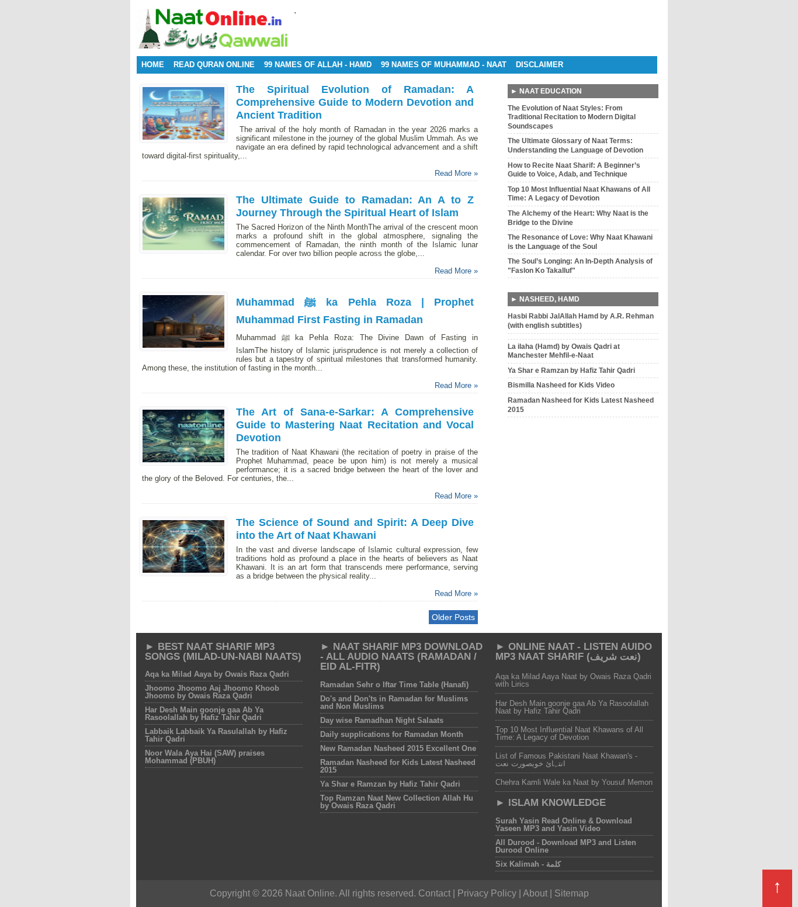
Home (152, 64)
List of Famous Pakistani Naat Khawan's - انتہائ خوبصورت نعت (566, 760)
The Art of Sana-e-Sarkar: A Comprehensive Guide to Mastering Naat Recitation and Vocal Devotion (355, 425)
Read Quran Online (214, 64)
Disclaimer (539, 64)
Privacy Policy (488, 893)
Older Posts (453, 617)
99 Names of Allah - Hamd (318, 64)
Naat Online (310, 893)
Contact (434, 893)
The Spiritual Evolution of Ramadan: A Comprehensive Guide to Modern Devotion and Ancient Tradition (355, 102)
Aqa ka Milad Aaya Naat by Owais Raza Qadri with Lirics (573, 680)
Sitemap (571, 893)
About (535, 893)
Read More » (456, 173)
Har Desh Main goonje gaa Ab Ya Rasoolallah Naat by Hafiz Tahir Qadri (571, 707)
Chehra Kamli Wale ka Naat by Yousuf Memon (574, 782)
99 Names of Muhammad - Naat (443, 64)
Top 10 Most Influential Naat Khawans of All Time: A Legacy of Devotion (569, 733)
